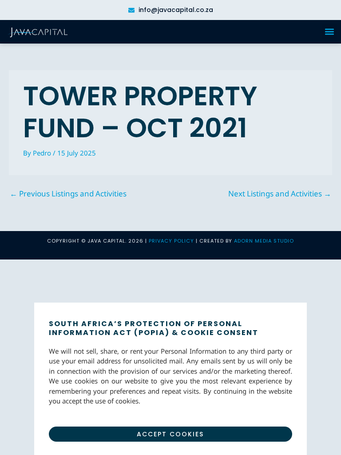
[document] (170, 227)
